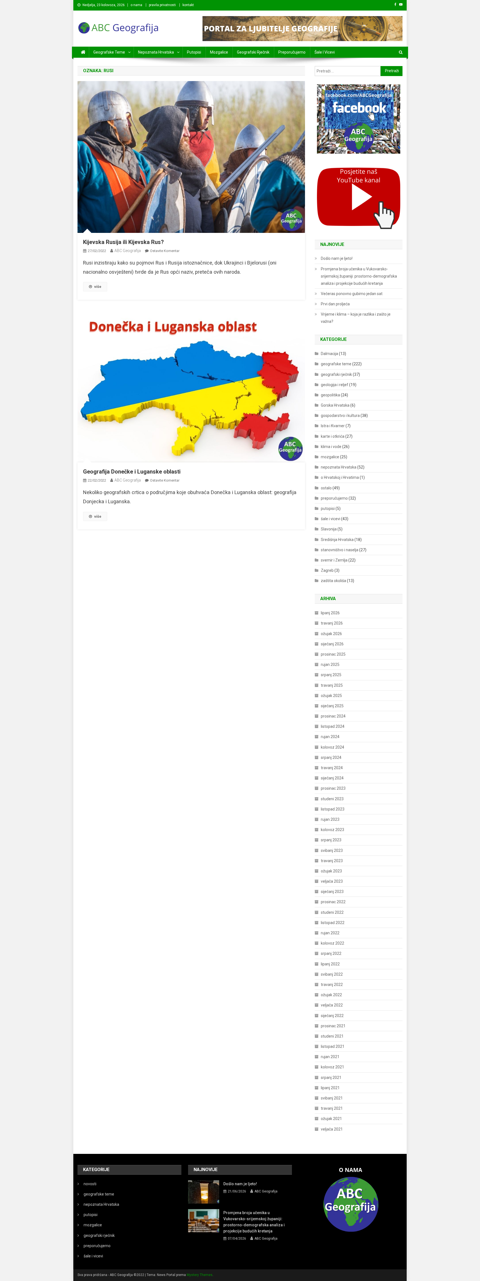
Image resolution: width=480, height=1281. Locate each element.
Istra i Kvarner (333, 426)
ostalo (326, 488)
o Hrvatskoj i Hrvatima (340, 477)
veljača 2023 (332, 881)
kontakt (188, 5)
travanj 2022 (332, 984)
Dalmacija (329, 353)
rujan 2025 (330, 664)
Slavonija (329, 529)
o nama (136, 5)
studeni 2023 (332, 799)
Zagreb (327, 570)
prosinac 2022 (333, 902)
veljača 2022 (332, 1005)
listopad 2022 (332, 922)
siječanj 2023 (332, 891)
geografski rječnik (253, 52)
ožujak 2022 (331, 995)
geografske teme (109, 52)
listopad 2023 (332, 809)
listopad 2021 (332, 1046)
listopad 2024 (332, 726)
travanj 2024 (332, 768)
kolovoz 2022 (332, 943)
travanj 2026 (332, 623)
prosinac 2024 (333, 716)
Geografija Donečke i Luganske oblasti (132, 471)
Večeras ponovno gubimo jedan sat (351, 293)
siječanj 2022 (332, 1015)
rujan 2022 (330, 933)
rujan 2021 (330, 1057)
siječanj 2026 (332, 644)
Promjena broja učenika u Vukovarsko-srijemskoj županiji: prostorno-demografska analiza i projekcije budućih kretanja (359, 276)
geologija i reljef (334, 384)
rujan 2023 (330, 819)
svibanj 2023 (332, 850)
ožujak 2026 (331, 633)
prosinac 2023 (333, 788)
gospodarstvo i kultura (340, 415)
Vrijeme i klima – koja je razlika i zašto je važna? (356, 318)
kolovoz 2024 (332, 747)
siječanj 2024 (332, 778)
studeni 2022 (332, 912)
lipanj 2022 (330, 964)
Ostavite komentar (164, 251)
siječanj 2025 (332, 706)
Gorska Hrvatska (335, 405)
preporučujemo (292, 52)
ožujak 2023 (331, 871)
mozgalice (219, 52)
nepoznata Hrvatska (156, 52)
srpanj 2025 (331, 675)
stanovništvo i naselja (339, 550)
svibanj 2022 (332, 974)
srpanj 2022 (331, 953)
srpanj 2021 (331, 1077)
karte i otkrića (332, 436)
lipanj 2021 (330, 1088)
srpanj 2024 (331, 757)
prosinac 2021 (333, 1026)
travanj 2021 (332, 1108)
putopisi (194, 52)
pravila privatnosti (162, 5)
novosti (90, 1184)
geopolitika (330, 395)
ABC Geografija (127, 250)
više (97, 287)
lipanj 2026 (330, 613)
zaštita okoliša (333, 580)
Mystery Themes (199, 1275)
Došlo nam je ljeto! (336, 258)
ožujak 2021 (331, 1118)
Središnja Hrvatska (337, 539)
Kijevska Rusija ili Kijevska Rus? (123, 242)
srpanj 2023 (331, 840)
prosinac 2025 (333, 654)
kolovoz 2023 (332, 829)
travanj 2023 (332, 861)
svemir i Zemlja (334, 560)
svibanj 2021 (332, 1098)
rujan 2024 (330, 736)
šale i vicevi (324, 52)
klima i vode (331, 446)
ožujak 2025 (331, 695)
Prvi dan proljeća (335, 304)
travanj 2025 (332, 685)
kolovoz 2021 (332, 1067)
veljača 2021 (332, 1129)
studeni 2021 (332, 1036)
